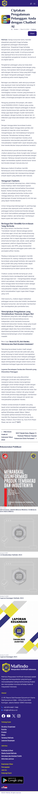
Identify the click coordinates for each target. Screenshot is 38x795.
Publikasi (33, 29)
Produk (3, 732)
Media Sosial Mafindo (9, 753)
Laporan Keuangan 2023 (8, 657)
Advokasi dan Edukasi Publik (11, 756)
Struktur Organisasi (8, 727)
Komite (4, 729)
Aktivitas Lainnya (7, 759)
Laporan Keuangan (8, 740)
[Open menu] (34, 3)
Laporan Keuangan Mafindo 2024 (12, 598)
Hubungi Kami (6, 773)
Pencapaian (5, 767)
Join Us (4, 770)
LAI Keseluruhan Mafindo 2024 (11, 555)
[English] (2, 787)
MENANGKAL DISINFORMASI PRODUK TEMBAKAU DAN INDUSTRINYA (18, 510)
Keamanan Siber (7, 764)
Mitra (3, 735)
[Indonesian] (5, 787)
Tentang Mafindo (7, 738)
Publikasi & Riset (7, 750)
